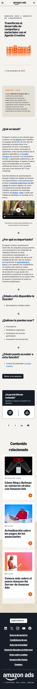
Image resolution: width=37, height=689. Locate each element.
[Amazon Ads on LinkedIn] (5, 628)
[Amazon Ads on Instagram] (17, 628)
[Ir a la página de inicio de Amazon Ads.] (18, 676)
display (15, 193)
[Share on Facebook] (9, 425)
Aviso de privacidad (18, 644)
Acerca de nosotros (19, 635)
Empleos (18, 664)
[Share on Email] (28, 425)
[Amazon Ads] (18, 2)
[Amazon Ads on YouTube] (23, 628)
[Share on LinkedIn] (22, 425)
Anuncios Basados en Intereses (18, 649)
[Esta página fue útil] (27, 413)
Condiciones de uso (18, 640)
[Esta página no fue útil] (10, 413)
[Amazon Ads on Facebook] (29, 628)
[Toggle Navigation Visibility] (2, 3)
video (21, 193)
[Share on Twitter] (15, 425)
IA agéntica (17, 139)
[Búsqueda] (34, 3)
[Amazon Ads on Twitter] (11, 628)
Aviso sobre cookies (18, 654)
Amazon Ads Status (18, 659)
